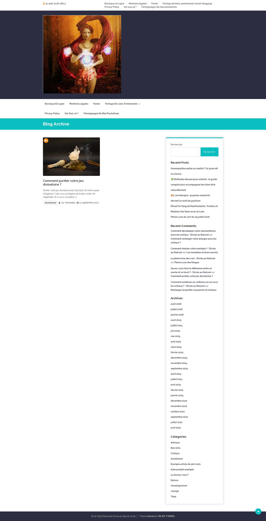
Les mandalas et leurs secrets (202, 252)
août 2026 (176, 304)
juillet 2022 (176, 422)
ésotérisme (50, 203)
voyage (175, 491)
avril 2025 (176, 341)
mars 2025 (176, 347)
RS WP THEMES (166, 516)
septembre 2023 (179, 368)
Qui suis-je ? (130, 7)
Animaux (175, 442)
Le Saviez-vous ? (180, 475)
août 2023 (176, 374)
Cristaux (175, 453)
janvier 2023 (177, 395)
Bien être (175, 448)
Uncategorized (179, 485)
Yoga (173, 496)
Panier (154, 3)
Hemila (151, 516)
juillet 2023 (176, 379)
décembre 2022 (179, 401)
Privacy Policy (112, 7)
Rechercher (176, 144)
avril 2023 (176, 384)
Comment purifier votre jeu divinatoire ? (63, 182)
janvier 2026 (177, 314)
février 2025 (177, 352)
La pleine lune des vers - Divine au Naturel (193, 258)
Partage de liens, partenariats (178, 3)
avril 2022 (176, 427)
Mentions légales (138, 3)
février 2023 (177, 390)
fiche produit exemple (182, 469)
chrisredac (70, 202)
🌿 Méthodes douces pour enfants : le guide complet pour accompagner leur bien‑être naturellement (194, 184)
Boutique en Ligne (114, 3)
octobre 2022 (178, 411)
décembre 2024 (179, 358)
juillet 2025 (176, 325)
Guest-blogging (203, 3)
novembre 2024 (179, 363)
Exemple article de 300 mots (186, 464)
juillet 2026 (177, 309)
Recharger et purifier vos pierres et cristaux (193, 290)
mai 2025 (175, 336)
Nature (174, 480)
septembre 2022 (179, 417)
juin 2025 (175, 331)
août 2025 (176, 320)
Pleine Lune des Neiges (186, 262)
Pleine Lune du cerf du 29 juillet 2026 (190, 217)
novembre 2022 (179, 406)
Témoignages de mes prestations (159, 7)
